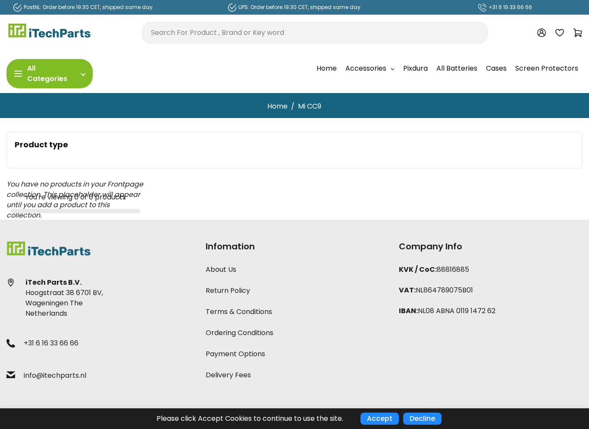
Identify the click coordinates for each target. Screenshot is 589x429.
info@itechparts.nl (55, 375)
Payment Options (235, 354)
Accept (379, 418)
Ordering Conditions (239, 333)
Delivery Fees (228, 375)
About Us (221, 269)
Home (277, 106)
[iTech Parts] (49, 32)
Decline (422, 418)
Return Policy (228, 290)
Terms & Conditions (239, 312)
